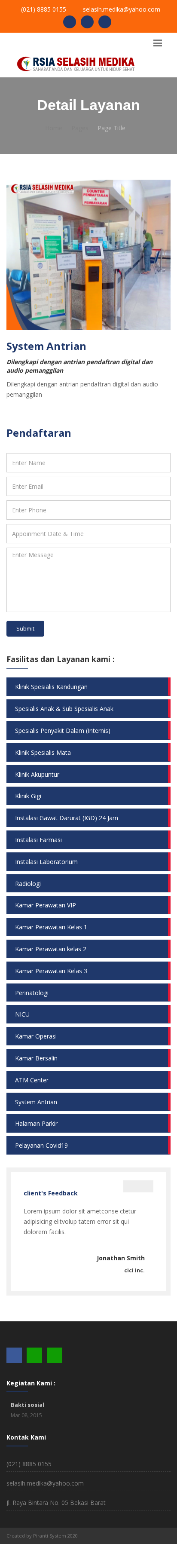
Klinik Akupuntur (37, 774)
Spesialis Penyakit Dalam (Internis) (62, 730)
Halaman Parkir (36, 1123)
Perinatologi (32, 993)
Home (53, 128)
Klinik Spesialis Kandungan (51, 687)
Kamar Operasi (36, 1036)
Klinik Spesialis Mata (43, 752)
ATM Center (32, 1080)
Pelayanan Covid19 (41, 1145)
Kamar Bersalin (36, 1058)
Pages (79, 128)
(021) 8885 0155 (43, 9)
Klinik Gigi (28, 796)
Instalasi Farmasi (38, 840)
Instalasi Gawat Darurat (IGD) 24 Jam (66, 818)
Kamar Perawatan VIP (45, 905)
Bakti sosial (27, 1405)
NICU (22, 1014)
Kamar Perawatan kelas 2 (50, 949)
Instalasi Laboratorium (46, 862)
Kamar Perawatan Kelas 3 (51, 971)
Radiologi (28, 883)
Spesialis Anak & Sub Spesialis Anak (64, 709)
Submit (25, 628)
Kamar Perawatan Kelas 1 (51, 927)
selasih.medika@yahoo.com (121, 9)
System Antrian (36, 1102)
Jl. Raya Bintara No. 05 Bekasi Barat (56, 1502)
